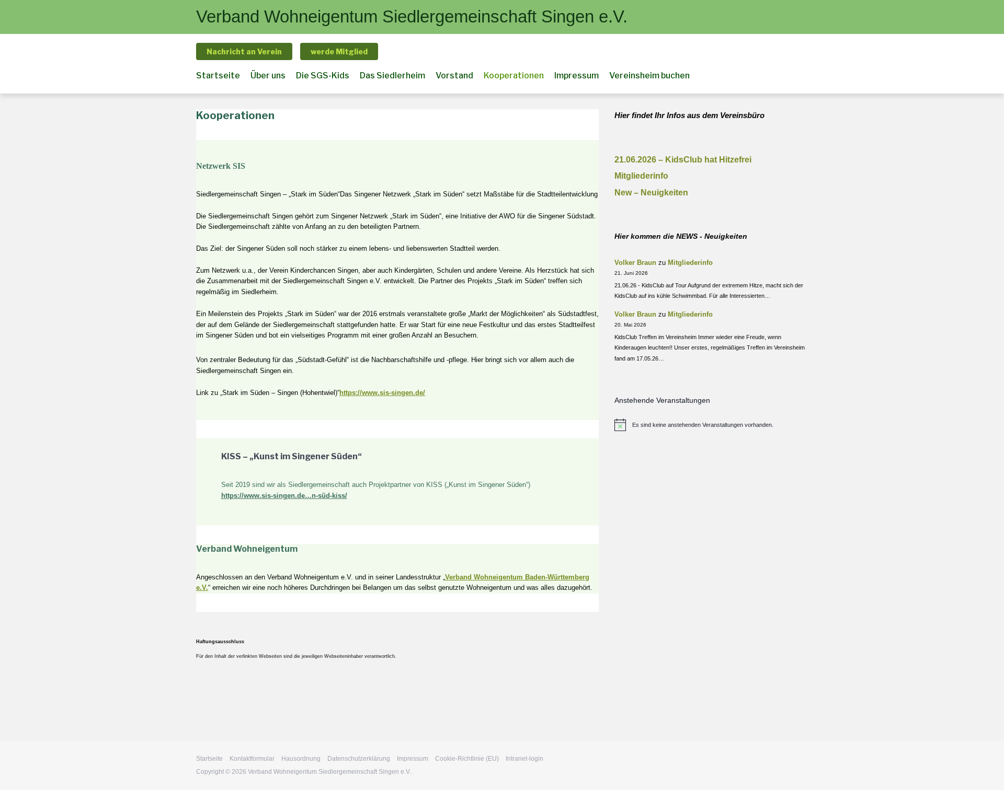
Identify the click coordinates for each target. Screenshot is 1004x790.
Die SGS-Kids (322, 75)
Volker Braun (635, 262)
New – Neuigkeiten (651, 192)
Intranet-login (524, 758)
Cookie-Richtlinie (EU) (467, 758)
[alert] (711, 425)
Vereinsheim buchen (649, 75)
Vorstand (454, 75)
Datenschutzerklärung (358, 758)
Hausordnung (301, 758)
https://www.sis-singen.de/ (382, 393)
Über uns (268, 75)
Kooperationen (514, 75)
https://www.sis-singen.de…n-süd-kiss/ (284, 495)
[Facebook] (802, 77)
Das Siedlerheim (392, 75)
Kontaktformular (252, 758)
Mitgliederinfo (641, 175)
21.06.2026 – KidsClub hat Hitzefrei (682, 159)
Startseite (218, 75)
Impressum (576, 75)
